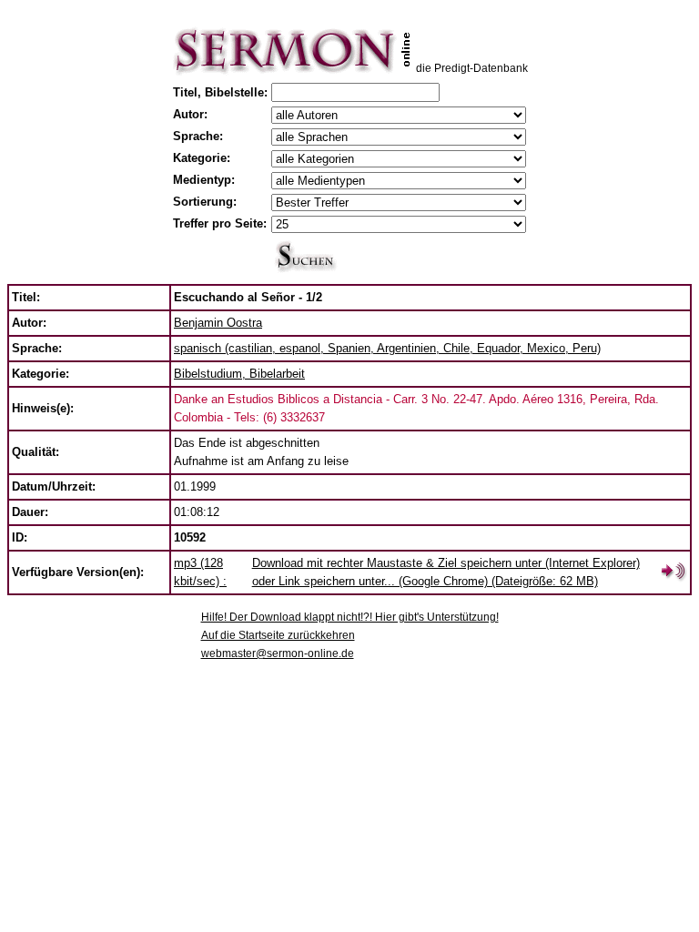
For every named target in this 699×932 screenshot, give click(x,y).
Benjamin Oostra (218, 322)
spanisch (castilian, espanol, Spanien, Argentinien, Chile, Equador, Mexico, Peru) (387, 348)
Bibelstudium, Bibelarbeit (239, 373)
